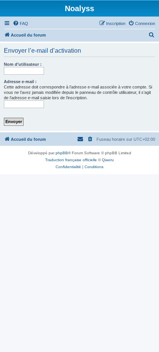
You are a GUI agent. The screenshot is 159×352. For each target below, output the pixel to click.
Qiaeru (108, 160)
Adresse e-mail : (20, 81)
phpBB (62, 153)
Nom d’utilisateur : (23, 64)
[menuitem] (20, 23)
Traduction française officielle (71, 160)
